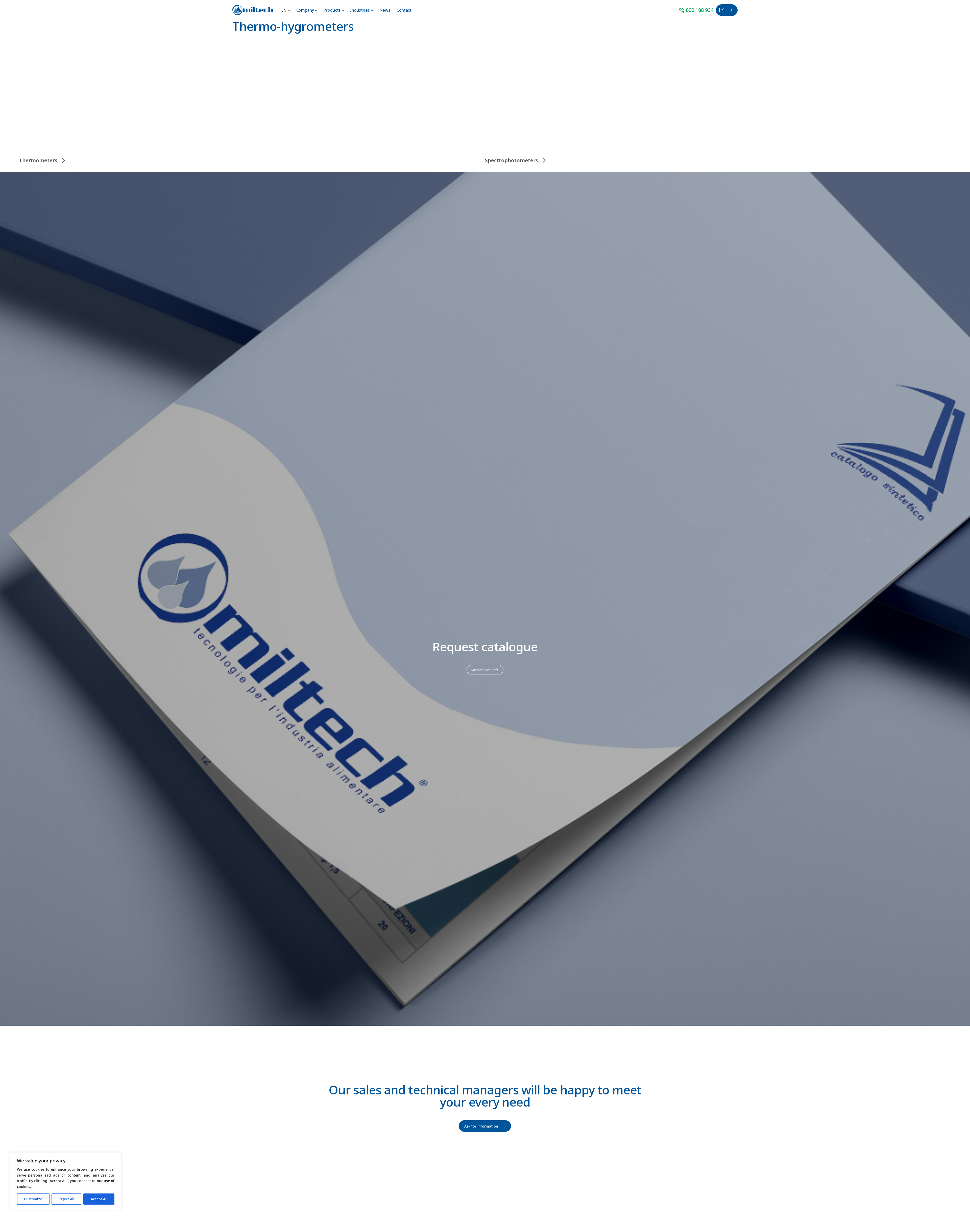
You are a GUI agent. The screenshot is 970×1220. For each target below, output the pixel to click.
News (384, 10)
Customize (33, 1199)
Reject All (66, 1199)
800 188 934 (695, 10)
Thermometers (38, 160)
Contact (404, 10)
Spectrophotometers (511, 160)
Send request (481, 670)
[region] (65, 1181)
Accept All (99, 1199)
